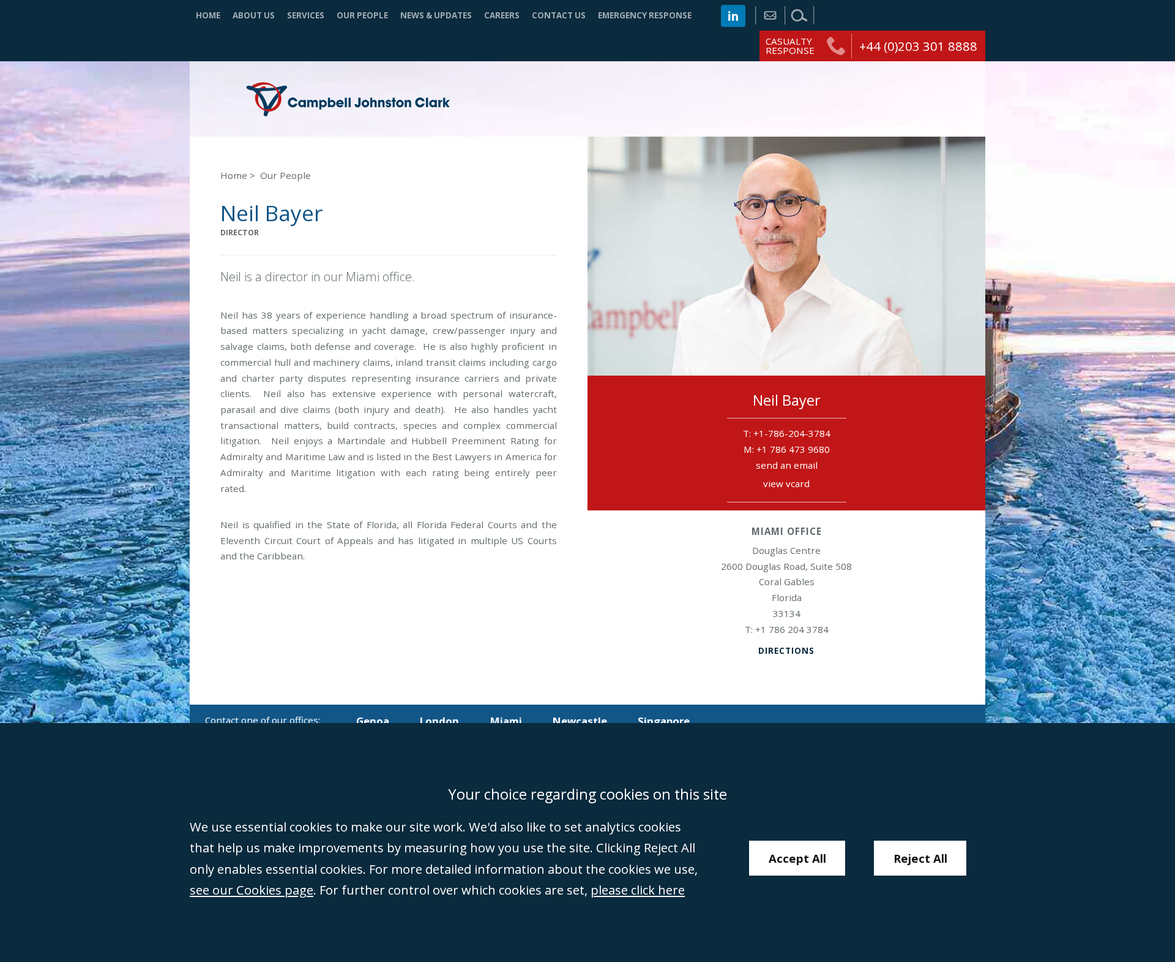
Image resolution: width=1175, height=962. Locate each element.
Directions (786, 650)
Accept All (797, 858)
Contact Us (559, 15)
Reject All (920, 858)
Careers (502, 15)
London (439, 721)
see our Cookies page (251, 889)
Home (208, 15)
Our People (362, 15)
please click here (638, 889)
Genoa (372, 721)
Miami (506, 721)
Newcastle (580, 721)
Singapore (664, 721)
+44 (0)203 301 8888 (918, 46)
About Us (254, 15)
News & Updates (436, 15)
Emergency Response (645, 15)
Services (305, 15)
